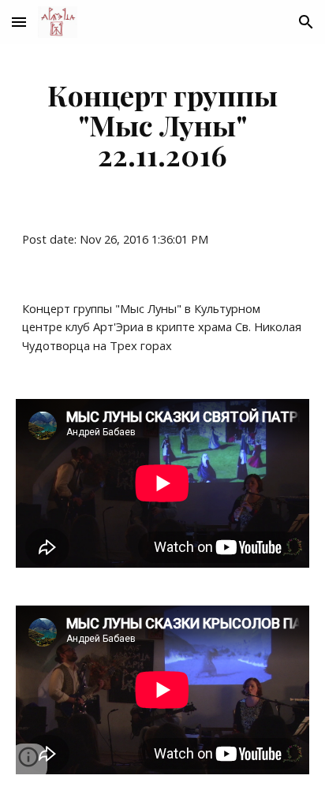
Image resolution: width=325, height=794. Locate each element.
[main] (162, 124)
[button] (19, 21)
